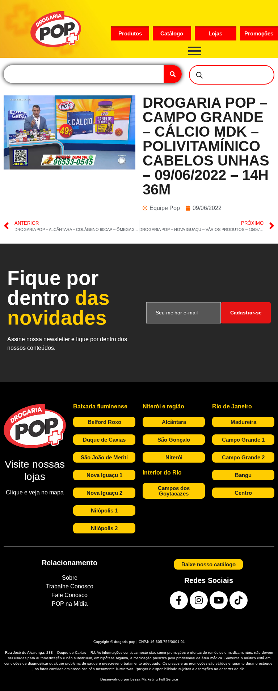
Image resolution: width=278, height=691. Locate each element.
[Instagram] (199, 600)
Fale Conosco (69, 595)
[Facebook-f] (179, 600)
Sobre (69, 578)
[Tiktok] (238, 600)
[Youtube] (219, 600)
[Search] (173, 74)
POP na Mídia (70, 604)
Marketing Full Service (160, 679)
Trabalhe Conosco (69, 586)
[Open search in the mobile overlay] (231, 74)
